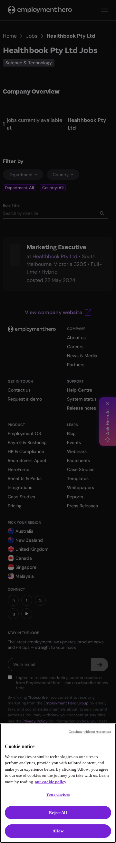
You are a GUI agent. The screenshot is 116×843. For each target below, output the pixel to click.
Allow (58, 831)
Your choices (58, 794)
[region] (58, 783)
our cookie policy (50, 781)
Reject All (58, 812)
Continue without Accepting (90, 731)
